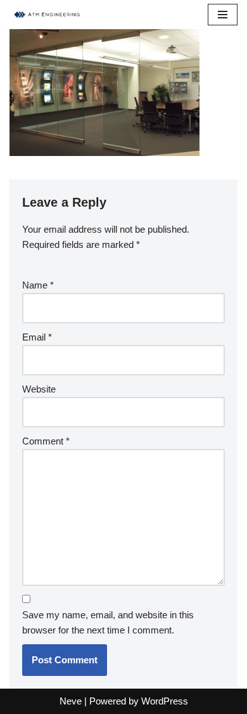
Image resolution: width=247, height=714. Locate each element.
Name (38, 285)
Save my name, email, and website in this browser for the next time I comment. (108, 622)
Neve (71, 701)
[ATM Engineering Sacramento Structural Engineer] (48, 14)
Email (37, 337)
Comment (46, 441)
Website (39, 389)
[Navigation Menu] (223, 14)
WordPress (164, 701)
